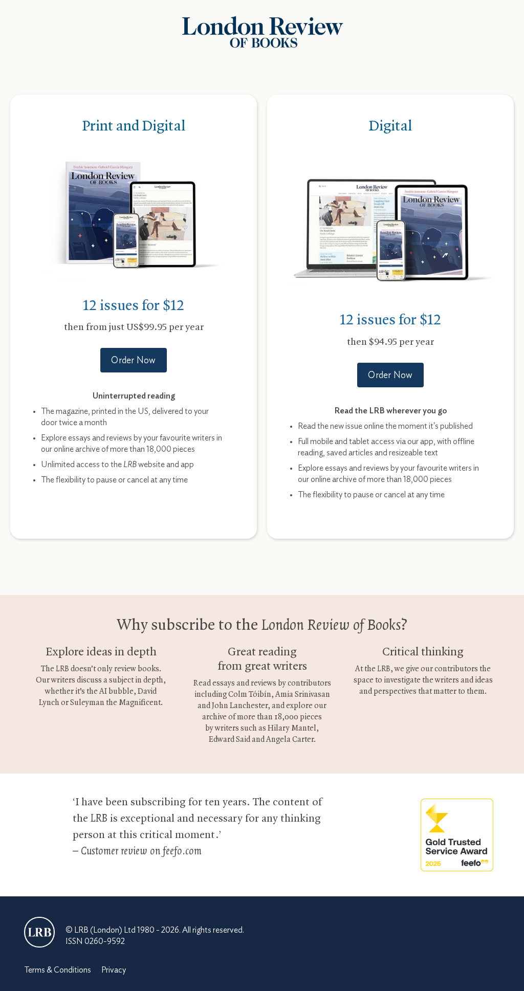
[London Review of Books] (39, 932)
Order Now (133, 360)
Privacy (113, 970)
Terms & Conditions (57, 970)
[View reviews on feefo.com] (457, 834)
